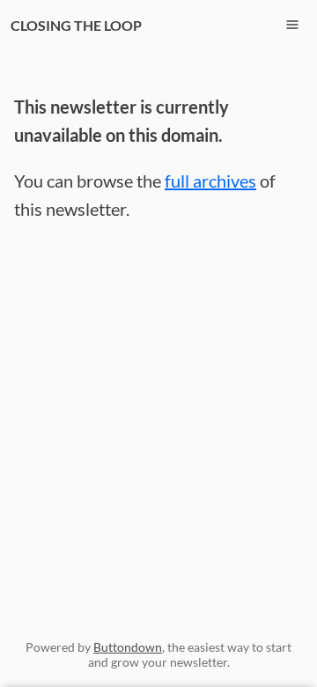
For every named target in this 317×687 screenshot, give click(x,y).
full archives (210, 180)
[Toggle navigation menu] (292, 25)
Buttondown (127, 646)
